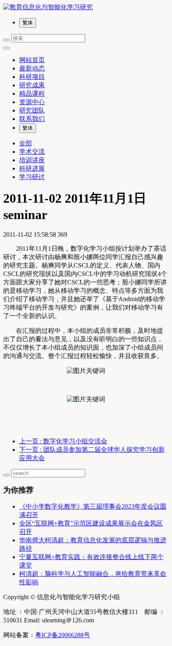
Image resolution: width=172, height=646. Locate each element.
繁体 (27, 23)
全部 (25, 143)
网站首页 (32, 59)
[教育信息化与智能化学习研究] (86, 7)
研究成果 (32, 85)
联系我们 (32, 118)
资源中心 (32, 102)
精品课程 (32, 93)
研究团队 (32, 110)
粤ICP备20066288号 (62, 635)
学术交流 (32, 151)
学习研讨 (32, 176)
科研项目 (32, 76)
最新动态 (32, 68)
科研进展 (32, 168)
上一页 (63, 441)
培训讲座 (32, 160)
